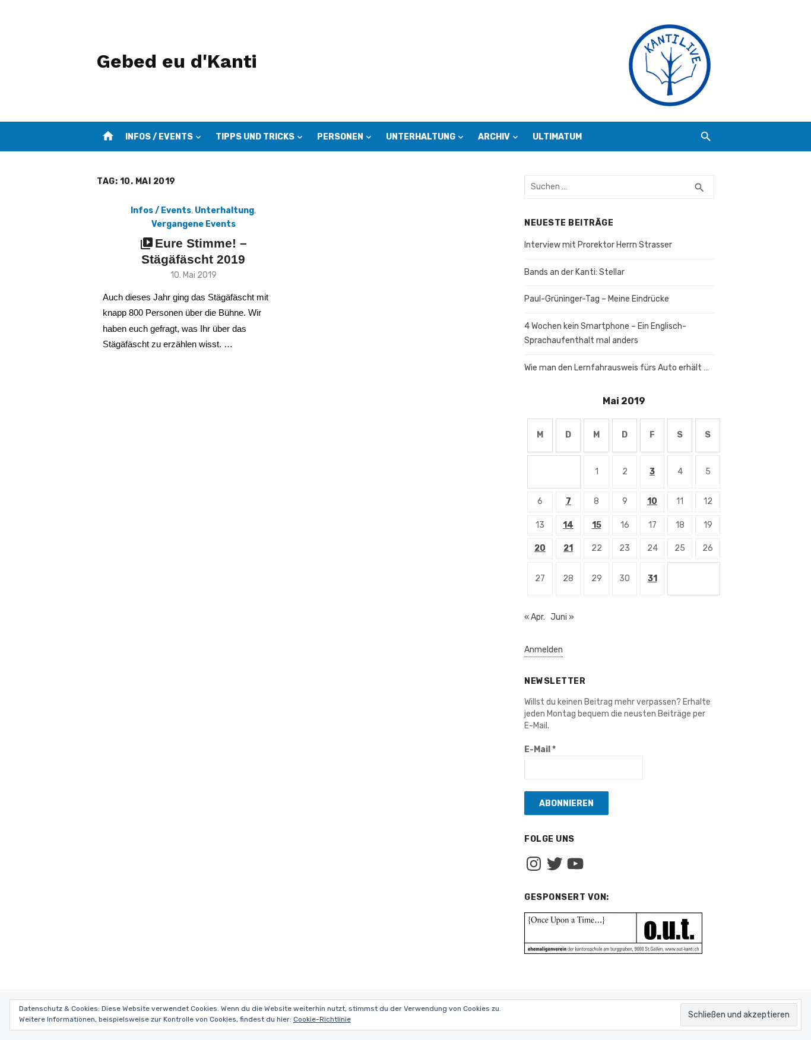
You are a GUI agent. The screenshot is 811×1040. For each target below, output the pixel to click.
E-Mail (540, 749)
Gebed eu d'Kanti (176, 61)
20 (540, 548)
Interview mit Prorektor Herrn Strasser (598, 245)
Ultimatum (557, 137)
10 (652, 501)
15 (596, 525)
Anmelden (543, 650)
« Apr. (534, 617)
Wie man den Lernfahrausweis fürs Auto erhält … (616, 368)
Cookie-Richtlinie (322, 1019)
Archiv (494, 137)
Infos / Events (159, 137)
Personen (340, 137)
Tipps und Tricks (255, 137)
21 (568, 548)
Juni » (562, 617)
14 (568, 525)
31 (652, 578)
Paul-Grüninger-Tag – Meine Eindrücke (596, 299)
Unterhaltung (420, 137)
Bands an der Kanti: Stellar (574, 272)
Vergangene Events (193, 224)
